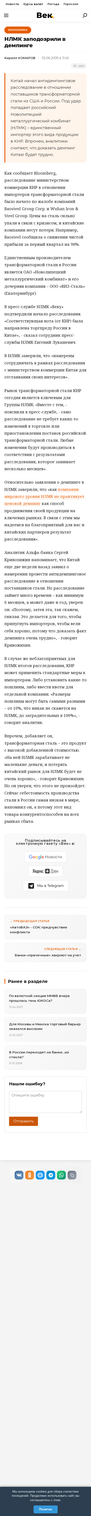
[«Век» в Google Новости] (45, 856)
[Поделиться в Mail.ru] (40, 1175)
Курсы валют (33, 4)
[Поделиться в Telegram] (50, 1175)
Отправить (23, 1121)
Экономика (18, 29)
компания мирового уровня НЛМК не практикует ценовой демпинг (44, 496)
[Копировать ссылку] (72, 1175)
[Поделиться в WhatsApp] (61, 1175)
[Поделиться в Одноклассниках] (29, 1175)
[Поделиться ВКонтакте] (19, 1175)
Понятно (45, 1509)
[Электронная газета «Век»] (45, 15)
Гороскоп (71, 4)
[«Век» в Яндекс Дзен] (45, 871)
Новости (12, 4)
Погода (53, 4)
